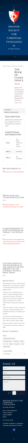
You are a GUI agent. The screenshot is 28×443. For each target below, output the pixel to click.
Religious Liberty (6, 346)
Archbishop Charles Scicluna (9, 338)
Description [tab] (7, 109)
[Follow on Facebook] (14, 430)
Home (4, 66)
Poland (22, 344)
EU (3, 344)
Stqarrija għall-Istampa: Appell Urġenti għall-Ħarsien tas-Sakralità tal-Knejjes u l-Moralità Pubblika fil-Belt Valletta (14, 285)
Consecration (16, 341)
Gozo (7, 344)
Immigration (17, 344)
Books (8, 66)
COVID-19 (22, 341)
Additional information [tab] (11, 112)
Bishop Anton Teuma (7, 341)
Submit (21, 393)
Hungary (11, 344)
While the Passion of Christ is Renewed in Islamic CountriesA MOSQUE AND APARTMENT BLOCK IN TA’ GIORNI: (14, 309)
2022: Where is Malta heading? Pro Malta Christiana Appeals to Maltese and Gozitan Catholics (13, 318)
